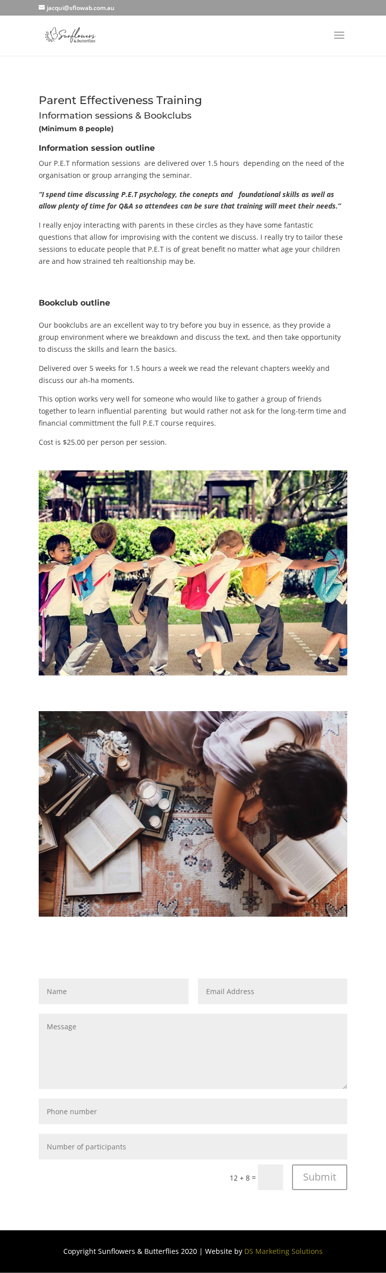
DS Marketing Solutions (283, 1251)
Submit (319, 1177)
